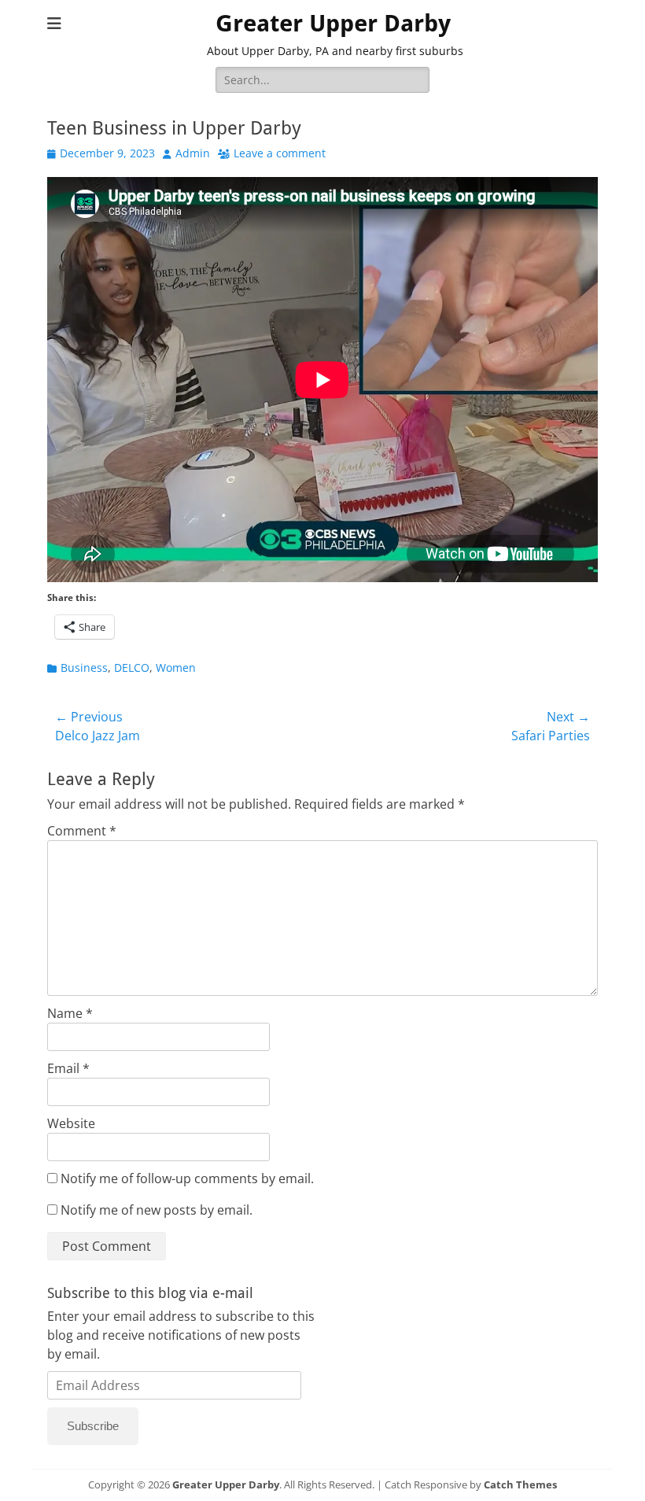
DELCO (131, 667)
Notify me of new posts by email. (156, 1210)
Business (84, 667)
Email (68, 1068)
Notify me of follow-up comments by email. (187, 1178)
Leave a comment (280, 153)
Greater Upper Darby (333, 23)
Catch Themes (520, 1484)
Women (176, 667)
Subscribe (93, 1426)
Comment (81, 830)
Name (70, 1013)
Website (71, 1123)
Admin (192, 153)
